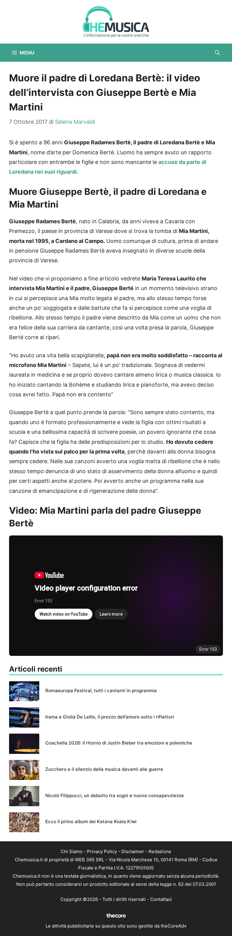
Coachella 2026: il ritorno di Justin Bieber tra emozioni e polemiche (118, 743)
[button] (217, 53)
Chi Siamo (71, 851)
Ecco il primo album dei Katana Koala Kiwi (91, 821)
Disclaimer (132, 851)
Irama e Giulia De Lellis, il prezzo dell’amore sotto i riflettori (109, 717)
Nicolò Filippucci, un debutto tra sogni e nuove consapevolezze (114, 795)
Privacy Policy (102, 851)
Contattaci (161, 899)
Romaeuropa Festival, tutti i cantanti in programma (101, 690)
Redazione (160, 851)
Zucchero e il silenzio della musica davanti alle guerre (104, 769)
